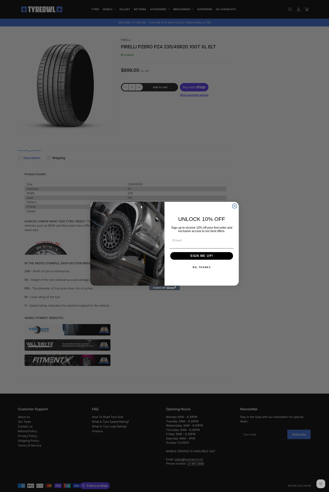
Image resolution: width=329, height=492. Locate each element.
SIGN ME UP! (201, 255)
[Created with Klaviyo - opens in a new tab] (164, 288)
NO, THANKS (202, 267)
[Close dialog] (234, 206)
